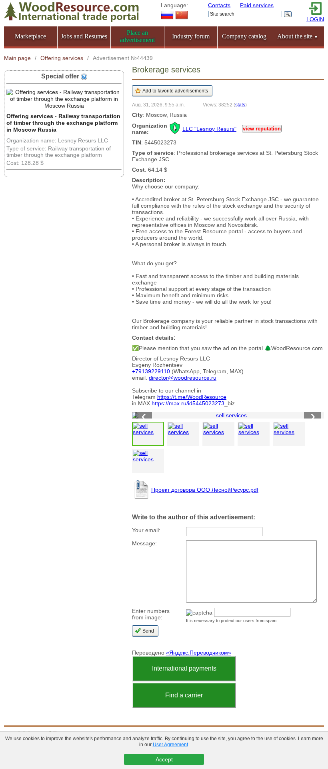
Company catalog (244, 36)
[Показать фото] (148, 434)
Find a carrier (184, 695)
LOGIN (315, 19)
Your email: (146, 530)
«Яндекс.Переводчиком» (198, 652)
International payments (184, 668)
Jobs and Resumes (84, 36)
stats (240, 104)
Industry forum (191, 36)
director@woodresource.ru (182, 377)
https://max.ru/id (172, 403)
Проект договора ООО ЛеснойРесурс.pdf (204, 490)
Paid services (257, 5)
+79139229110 (151, 371)
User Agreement (170, 744)
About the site (297, 36)
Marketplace (30, 36)
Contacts (219, 5)
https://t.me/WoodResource (191, 397)
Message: (144, 543)
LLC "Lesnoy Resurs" (209, 129)
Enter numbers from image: (151, 614)
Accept (164, 759)
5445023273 (208, 403)
